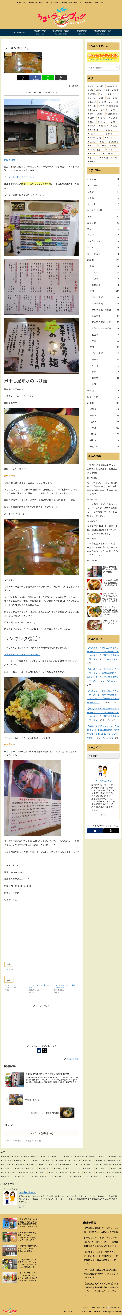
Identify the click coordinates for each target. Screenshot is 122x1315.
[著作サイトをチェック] (39, 1050)
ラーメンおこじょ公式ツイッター (20, 177)
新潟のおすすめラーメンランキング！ (22, 654)
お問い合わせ (115, 1307)
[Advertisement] (41, 1024)
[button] (61, 77)
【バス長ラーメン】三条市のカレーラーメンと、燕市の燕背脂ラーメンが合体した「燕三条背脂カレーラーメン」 (102, 510)
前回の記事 (9, 159)
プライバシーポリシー (99, 1307)
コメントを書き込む (42, 1133)
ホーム (85, 1307)
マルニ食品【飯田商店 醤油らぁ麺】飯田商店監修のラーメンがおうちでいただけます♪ (102, 529)
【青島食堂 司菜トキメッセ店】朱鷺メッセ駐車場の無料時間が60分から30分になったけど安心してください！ (102, 549)
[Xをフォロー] (44, 1050)
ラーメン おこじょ (11, 985)
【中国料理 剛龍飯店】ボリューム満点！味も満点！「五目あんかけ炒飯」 (102, 468)
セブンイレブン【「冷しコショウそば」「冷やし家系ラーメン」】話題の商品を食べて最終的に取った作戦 (102, 488)
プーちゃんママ (110, 659)
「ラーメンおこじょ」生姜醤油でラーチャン (64, 986)
